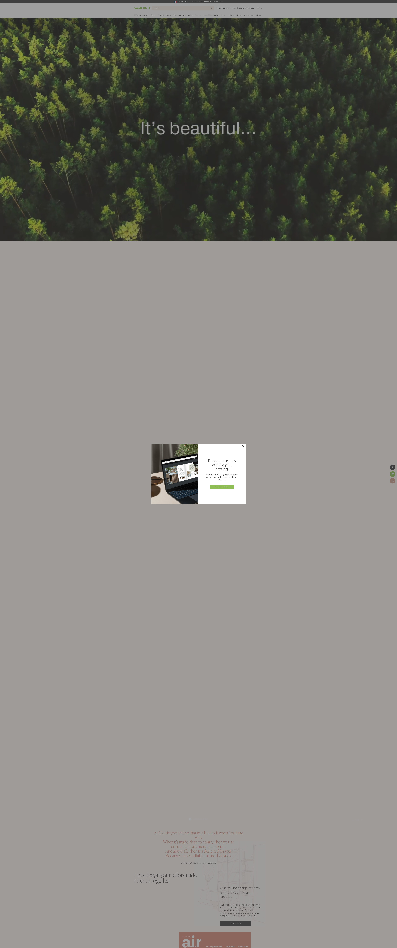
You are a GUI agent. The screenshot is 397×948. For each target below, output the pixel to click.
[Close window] (243, 446)
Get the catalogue (222, 486)
